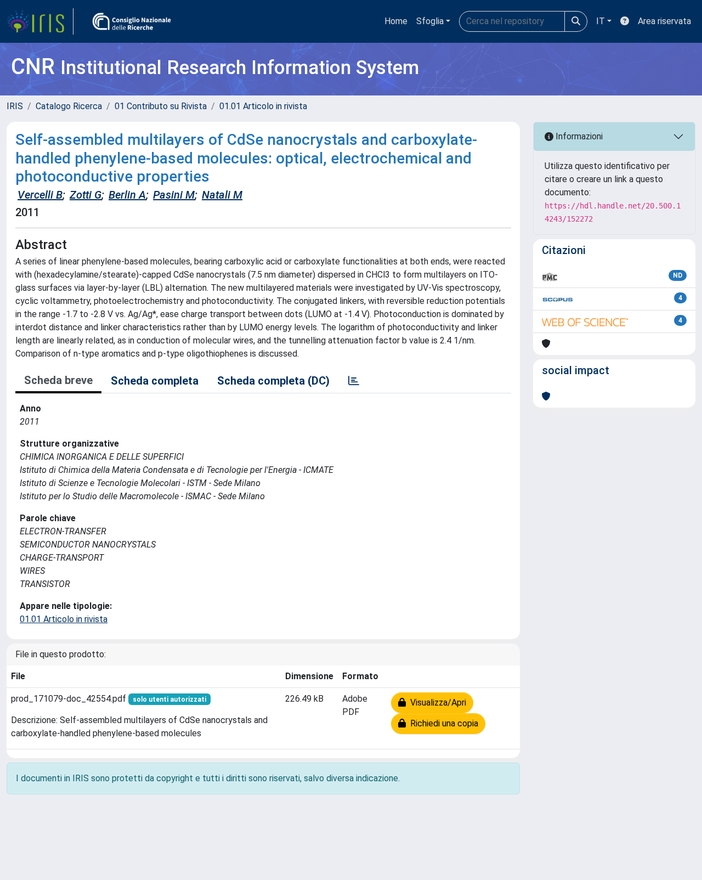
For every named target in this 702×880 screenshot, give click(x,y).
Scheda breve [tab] (58, 380)
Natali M (222, 194)
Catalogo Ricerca (69, 106)
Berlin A (127, 194)
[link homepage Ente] (131, 21)
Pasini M (174, 194)
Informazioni (578, 136)
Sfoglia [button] (430, 21)
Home (395, 21)
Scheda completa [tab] (155, 380)
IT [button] (600, 21)
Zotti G (85, 194)
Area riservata (664, 21)
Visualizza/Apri (436, 702)
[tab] (354, 380)
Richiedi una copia (442, 723)
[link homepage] (40, 21)
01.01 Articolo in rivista (263, 106)
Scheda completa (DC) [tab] (273, 380)
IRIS (15, 106)
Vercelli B (40, 194)
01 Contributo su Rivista (161, 106)
